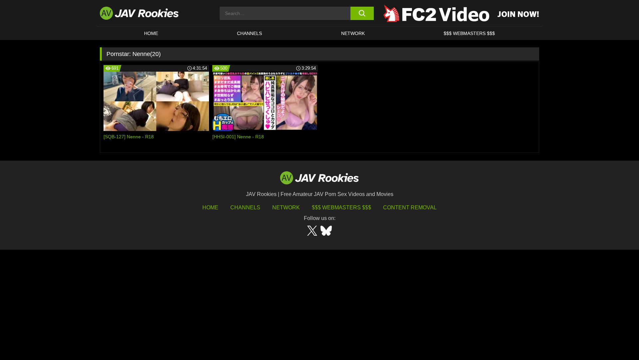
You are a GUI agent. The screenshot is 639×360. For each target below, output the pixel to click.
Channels (249, 33)
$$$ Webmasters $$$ (341, 207)
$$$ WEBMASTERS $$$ (469, 33)
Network (353, 33)
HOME (151, 33)
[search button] (361, 13)
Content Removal (410, 207)
